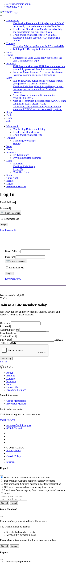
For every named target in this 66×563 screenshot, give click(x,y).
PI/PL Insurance (21, 155)
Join (8, 120)
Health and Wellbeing (24, 166)
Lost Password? (8, 230)
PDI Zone (18, 163)
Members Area (7, 420)
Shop (9, 112)
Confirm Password (9, 329)
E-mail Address (8, 333)
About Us (18, 169)
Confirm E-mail (8, 336)
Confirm (14, 546)
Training (10, 43)
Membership (12, 20)
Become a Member (16, 390)
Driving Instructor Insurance (27, 157)
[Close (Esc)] (1, 475)
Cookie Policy (13, 456)
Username (5, 323)
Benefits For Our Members (26, 132)
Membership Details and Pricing (29, 129)
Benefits (10, 375)
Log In (9, 183)
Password (5, 208)
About (9, 372)
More (9, 77)
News (9, 52)
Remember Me (11, 218)
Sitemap (10, 462)
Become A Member (16, 186)
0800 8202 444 (14, 6)
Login (9, 118)
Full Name (5, 339)
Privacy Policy (13, 450)
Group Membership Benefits (27, 135)
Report (14, 503)
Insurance (11, 63)
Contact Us (12, 178)
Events (9, 55)
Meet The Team (21, 172)
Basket (9, 115)
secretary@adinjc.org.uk (18, 4)
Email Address (7, 202)
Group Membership (16, 400)
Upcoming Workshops (24, 140)
